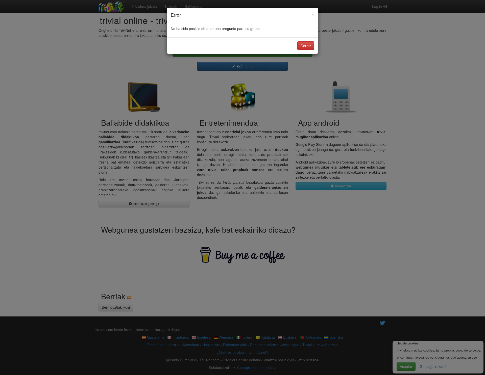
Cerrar (306, 45)
